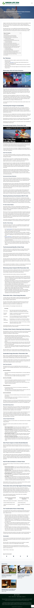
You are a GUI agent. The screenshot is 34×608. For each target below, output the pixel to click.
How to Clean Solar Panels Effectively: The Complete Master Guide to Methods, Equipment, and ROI (24, 575)
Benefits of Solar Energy (9, 42)
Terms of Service (19, 596)
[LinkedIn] (27, 556)
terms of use (30, 604)
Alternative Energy (19, 13)
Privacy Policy (14, 596)
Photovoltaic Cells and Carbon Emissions (10, 35)
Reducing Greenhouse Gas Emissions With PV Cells (11, 40)
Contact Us (23, 596)
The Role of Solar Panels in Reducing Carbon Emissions (12, 46)
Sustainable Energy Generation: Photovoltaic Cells (12, 47)
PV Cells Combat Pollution (8, 41)
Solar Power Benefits (8, 38)
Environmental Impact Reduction (10, 39)
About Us (10, 596)
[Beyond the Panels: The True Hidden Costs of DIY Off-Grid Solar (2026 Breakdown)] (9, 584)
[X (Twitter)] (13, 556)
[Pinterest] (20, 556)
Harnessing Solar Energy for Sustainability (10, 36)
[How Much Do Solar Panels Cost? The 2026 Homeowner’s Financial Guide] (9, 569)
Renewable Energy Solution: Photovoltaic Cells (11, 37)
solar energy (12, 62)
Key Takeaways (6, 34)
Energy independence (8, 236)
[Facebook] (6, 556)
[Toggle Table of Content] (20, 33)
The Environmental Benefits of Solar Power (10, 43)
